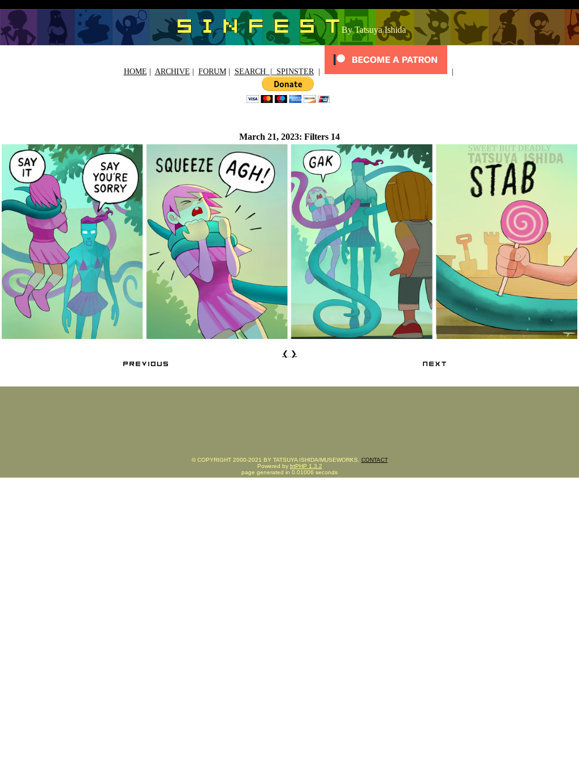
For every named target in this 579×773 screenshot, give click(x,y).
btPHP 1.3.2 (306, 466)
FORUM (212, 71)
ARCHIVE (172, 71)
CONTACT (374, 460)
